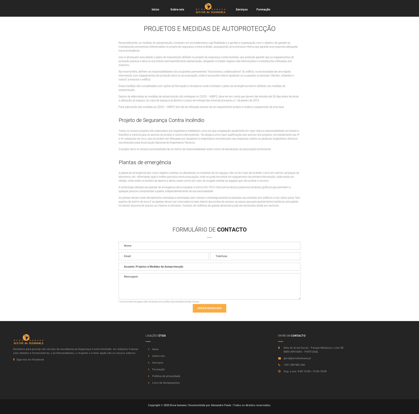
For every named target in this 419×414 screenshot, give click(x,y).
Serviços (242, 9)
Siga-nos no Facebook (30, 359)
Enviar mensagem (209, 308)
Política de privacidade (166, 376)
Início (155, 9)
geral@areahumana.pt (297, 358)
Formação (263, 9)
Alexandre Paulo (221, 405)
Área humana (178, 405)
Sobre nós (177, 9)
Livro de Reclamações (166, 382)
